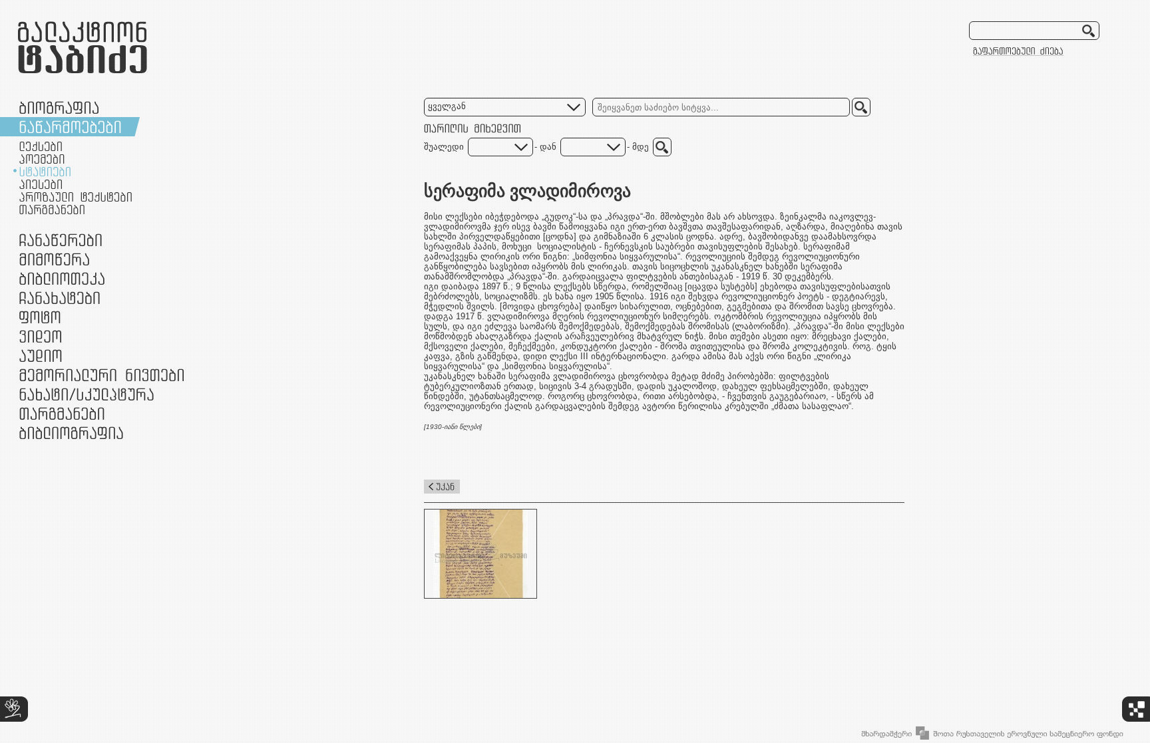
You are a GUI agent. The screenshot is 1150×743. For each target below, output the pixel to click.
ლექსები (40, 146)
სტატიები (45, 171)
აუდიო (40, 355)
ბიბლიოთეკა (61, 278)
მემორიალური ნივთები (101, 374)
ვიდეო (40, 336)
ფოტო (40, 317)
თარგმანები (52, 209)
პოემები (42, 159)
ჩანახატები (59, 297)
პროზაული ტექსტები (75, 197)
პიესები (40, 184)
